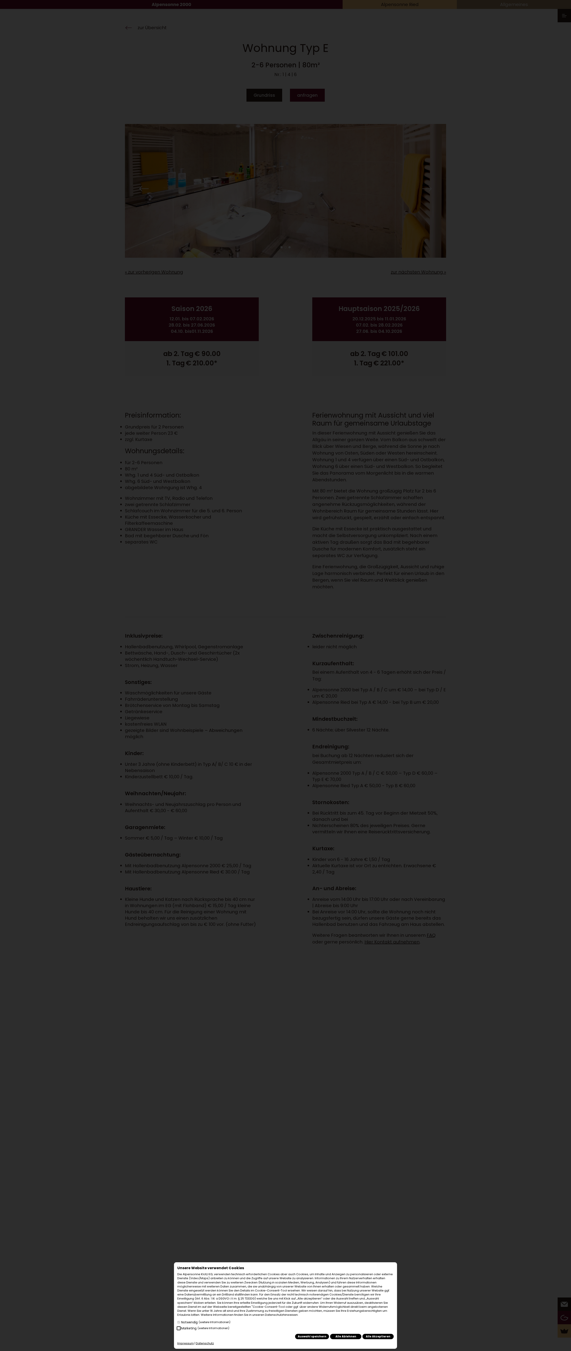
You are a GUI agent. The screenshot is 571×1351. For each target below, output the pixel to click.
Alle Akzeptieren (378, 1336)
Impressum (185, 1343)
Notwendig (205, 1322)
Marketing (205, 1328)
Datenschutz (205, 1343)
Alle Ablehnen (345, 1336)
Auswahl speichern (312, 1336)
